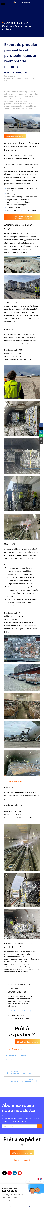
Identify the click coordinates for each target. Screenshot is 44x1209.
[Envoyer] (39, 1126)
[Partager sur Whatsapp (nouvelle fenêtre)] (41, 435)
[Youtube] (20, 1173)
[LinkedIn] (15, 1173)
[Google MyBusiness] (9, 1173)
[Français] (38, 1179)
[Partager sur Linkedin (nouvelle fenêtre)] (41, 432)
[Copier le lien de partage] (41, 442)
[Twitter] (4, 1173)
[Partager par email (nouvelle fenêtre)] (41, 439)
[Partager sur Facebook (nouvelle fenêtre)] (41, 425)
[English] (41, 1179)
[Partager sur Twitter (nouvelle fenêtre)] (41, 428)
